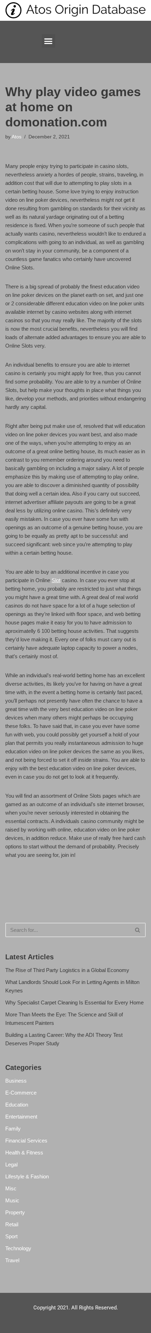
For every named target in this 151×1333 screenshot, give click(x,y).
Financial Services (26, 1141)
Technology (18, 1248)
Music (12, 1200)
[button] (48, 41)
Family (13, 1129)
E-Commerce (21, 1093)
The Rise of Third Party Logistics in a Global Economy (67, 970)
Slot (56, 580)
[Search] (138, 930)
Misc (11, 1188)
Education (16, 1105)
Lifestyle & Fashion (27, 1176)
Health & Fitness (24, 1153)
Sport (11, 1236)
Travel (12, 1260)
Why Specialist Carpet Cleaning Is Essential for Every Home (74, 1002)
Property (15, 1212)
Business (16, 1081)
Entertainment (21, 1117)
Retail (11, 1224)
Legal (11, 1164)
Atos (16, 136)
